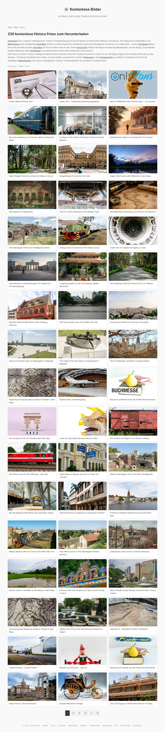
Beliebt (45, 725)
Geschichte (82, 47)
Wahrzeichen (14, 44)
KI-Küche (61, 725)
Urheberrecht (95, 725)
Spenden (83, 725)
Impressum (137, 725)
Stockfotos (143, 44)
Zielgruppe (88, 57)
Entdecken (12, 41)
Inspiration (37, 47)
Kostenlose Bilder (85, 9)
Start (10, 27)
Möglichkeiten (24, 60)
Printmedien (35, 50)
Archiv (53, 725)
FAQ (116, 725)
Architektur (41, 44)
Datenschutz (125, 725)
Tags (16, 27)
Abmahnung (107, 725)
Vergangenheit (106, 57)
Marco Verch (35, 725)
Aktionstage (72, 725)
